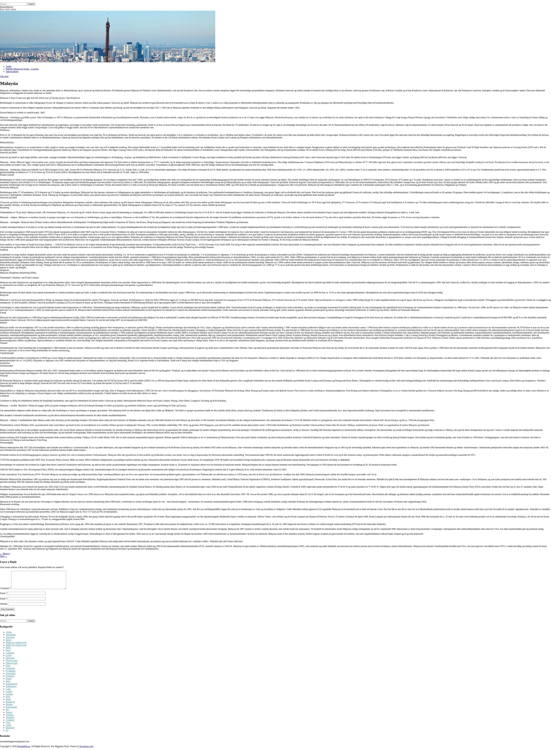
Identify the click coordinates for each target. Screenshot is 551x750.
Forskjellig (10, 673)
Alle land (4, 76)
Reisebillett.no (6, 7)
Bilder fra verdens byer (16, 642)
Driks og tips (11, 663)
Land (8, 689)
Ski (7, 709)
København (11, 686)
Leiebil (9, 691)
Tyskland (10, 720)
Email (3, 598)
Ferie (8, 665)
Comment (5, 588)
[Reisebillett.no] (107, 61)
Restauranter (11, 707)
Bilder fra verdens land (16, 645)
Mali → (3, 556)
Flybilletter (10, 671)
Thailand (10, 717)
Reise (8, 699)
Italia (8, 681)
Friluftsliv (10, 676)
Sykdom (9, 715)
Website (3, 604)
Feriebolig (10, 668)
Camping (10, 653)
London (9, 694)
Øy (7, 730)
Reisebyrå (10, 702)
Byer (8, 650)
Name (3, 593)
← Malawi (5, 553)
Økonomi (10, 727)
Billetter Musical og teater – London (22, 69)
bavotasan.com (86, 746)
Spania (9, 712)
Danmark (10, 658)
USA (8, 722)
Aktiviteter (10, 634)
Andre (8, 66)
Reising (9, 704)
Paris (8, 696)
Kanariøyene (11, 684)
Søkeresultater (12, 71)
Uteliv (8, 725)
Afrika (9, 632)
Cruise (9, 655)
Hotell (8, 678)
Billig (8, 647)
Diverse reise (12, 660)
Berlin (8, 640)
